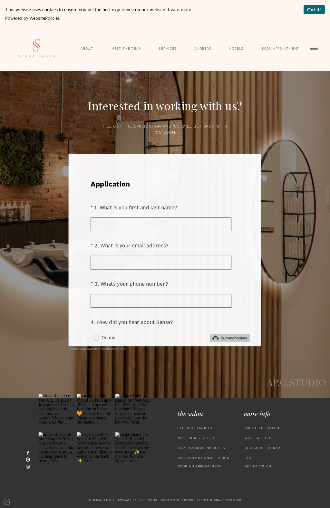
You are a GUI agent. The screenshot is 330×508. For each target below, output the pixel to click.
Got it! (314, 9)
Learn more (179, 9)
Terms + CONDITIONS (163, 500)
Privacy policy (131, 500)
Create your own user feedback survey (97, 349)
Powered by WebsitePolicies (32, 18)
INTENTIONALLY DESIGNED (222, 500)
